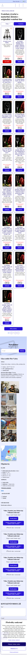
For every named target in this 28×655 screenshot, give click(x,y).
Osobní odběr (5, 482)
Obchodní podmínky (6, 488)
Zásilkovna (5, 484)
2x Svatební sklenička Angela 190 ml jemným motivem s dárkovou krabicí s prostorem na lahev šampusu (20, 191)
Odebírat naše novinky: (13, 347)
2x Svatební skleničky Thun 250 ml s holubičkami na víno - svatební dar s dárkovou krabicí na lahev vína (20, 152)
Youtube (4, 498)
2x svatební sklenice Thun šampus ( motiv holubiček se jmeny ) (7, 116)
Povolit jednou (13, 518)
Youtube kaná (5, 370)
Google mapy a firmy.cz (6, 505)
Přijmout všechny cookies (14, 644)
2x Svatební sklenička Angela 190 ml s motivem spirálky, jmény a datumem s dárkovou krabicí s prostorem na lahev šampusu (7, 308)
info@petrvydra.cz (9, 368)
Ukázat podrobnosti (14, 652)
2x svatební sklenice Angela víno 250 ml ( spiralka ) (20, 81)
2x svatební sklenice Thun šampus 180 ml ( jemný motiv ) (20, 116)
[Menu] (25, 5)
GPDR (2, 490)
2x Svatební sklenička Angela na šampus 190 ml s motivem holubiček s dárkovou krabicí (20, 268)
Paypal (3, 472)
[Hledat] (17, 5)
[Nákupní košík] (21, 5)
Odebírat (22, 351)
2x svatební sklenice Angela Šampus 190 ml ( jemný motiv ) (7, 81)
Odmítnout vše (14, 648)
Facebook (4, 496)
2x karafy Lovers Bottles (7, 41)
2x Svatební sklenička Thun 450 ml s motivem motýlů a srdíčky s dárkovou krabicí (20, 230)
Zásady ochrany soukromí (14, 640)
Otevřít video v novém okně (14, 527)
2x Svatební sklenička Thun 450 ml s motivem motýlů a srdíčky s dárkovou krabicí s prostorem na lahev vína (7, 231)
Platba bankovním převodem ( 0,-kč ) (10, 470)
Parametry (20, 24)
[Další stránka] (18, 333)
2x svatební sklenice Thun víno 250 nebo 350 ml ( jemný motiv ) (7, 151)
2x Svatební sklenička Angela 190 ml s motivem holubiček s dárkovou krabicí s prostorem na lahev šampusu (7, 269)
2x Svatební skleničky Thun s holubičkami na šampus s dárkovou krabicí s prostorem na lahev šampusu (19, 44)
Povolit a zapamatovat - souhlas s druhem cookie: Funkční (13, 523)
